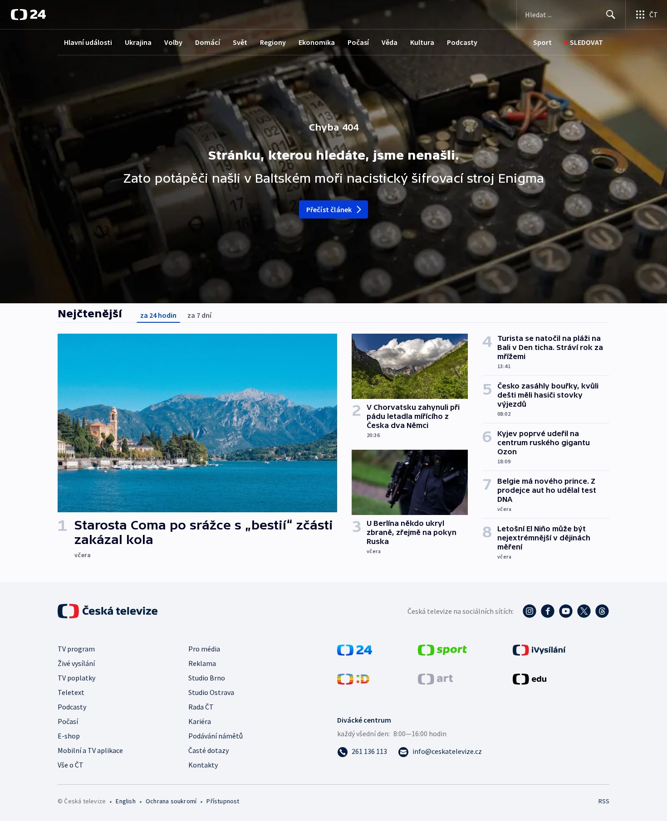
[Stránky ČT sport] (442, 649)
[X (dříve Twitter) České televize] (584, 611)
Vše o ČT (70, 764)
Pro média (204, 648)
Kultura (422, 42)
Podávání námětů (215, 735)
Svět (240, 42)
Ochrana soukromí (171, 801)
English (125, 801)
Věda (389, 42)
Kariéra (199, 721)
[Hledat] (610, 14)
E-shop (69, 735)
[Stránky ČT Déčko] (353, 678)
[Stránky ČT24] (354, 649)
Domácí (207, 42)
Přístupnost (222, 801)
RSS (603, 801)
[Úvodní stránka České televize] (108, 611)
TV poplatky (76, 677)
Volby (173, 42)
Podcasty (462, 42)
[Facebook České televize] (547, 611)
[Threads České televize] (602, 611)
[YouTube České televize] (566, 611)
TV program (76, 648)
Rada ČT (201, 706)
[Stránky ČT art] (435, 678)
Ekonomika (317, 42)
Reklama (202, 663)
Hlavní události (88, 42)
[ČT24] (28, 14)
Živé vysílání (76, 663)
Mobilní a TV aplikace (90, 750)
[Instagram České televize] (529, 611)
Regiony (273, 42)
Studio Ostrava (211, 692)
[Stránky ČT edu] (529, 678)
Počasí (358, 42)
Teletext (71, 692)
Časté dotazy (208, 750)
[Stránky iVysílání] (539, 649)
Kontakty (203, 764)
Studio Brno (206, 677)
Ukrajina (138, 42)
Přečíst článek (329, 209)
